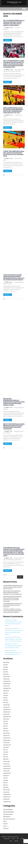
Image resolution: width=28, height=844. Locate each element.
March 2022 (5, 787)
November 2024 (6, 711)
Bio (17, 838)
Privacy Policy (7, 838)
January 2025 (6, 707)
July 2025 (5, 693)
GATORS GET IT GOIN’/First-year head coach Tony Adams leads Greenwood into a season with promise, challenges (12, 610)
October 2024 (6, 714)
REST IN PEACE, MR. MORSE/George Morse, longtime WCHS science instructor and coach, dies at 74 (13, 639)
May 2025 (5, 697)
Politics (5, 821)
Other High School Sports (9, 819)
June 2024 (5, 723)
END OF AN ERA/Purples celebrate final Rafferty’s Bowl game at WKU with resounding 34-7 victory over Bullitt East (12, 592)
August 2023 (6, 747)
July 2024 (5, 721)
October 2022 (6, 770)
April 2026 (5, 671)
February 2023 (6, 761)
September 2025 (7, 688)
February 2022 (6, 789)
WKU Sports (18, 71)
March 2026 (5, 674)
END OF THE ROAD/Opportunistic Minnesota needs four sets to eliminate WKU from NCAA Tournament (14, 426)
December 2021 (6, 794)
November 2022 (6, 768)
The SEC (10, 283)
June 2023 (5, 752)
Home (13, 838)
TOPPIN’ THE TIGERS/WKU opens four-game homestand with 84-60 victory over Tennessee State (13, 153)
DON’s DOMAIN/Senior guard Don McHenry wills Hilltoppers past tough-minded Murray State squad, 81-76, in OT (13, 110)
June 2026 (5, 667)
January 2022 (6, 792)
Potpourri (13, 71)
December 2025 (6, 681)
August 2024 (6, 719)
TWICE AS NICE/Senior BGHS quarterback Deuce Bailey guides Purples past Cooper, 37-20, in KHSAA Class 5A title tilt (14, 277)
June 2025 (5, 695)
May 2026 (5, 669)
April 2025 (5, 700)
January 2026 (6, 678)
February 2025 (6, 704)
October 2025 (6, 686)
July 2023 (5, 749)
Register (16, 841)
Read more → (8, 40)
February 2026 (6, 676)
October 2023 (6, 742)
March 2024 (5, 730)
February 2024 (6, 733)
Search (4, 574)
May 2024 (5, 726)
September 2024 (7, 716)
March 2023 (5, 759)
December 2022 (6, 766)
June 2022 (5, 780)
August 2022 (6, 775)
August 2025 (6, 690)
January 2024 (6, 735)
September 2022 (7, 773)
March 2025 (5, 702)
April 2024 (5, 728)
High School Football (19, 69)
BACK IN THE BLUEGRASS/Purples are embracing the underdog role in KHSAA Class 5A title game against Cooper (14, 402)
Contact (22, 838)
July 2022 (5, 778)
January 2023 (6, 763)
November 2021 (6, 796)
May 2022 (5, 782)
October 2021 (6, 799)
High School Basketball (8, 811)
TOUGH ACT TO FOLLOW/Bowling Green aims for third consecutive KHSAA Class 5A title (13, 645)
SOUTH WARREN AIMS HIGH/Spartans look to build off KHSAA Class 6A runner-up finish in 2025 (12, 605)
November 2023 (6, 740)
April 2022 (5, 785)
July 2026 (5, 664)
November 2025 (6, 683)
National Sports (6, 71)
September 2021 (7, 801)
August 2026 (6, 662)
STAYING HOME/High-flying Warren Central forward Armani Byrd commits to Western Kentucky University (12, 587)
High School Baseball (8, 809)
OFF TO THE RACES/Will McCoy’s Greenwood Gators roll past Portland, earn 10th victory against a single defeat (13, 22)
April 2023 (5, 756)
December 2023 (6, 737)
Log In (11, 841)
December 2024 (6, 709)
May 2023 (5, 754)
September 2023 (7, 745)
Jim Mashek (7, 620)
